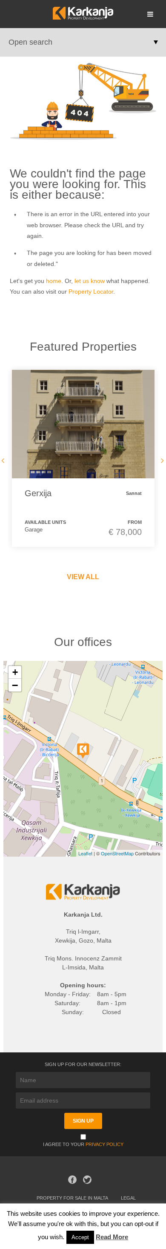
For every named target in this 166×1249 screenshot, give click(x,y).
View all (83, 576)
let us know (89, 280)
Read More (112, 1236)
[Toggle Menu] (150, 14)
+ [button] (15, 672)
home (53, 280)
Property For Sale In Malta (72, 1197)
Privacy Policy (104, 1144)
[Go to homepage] (83, 17)
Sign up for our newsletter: (83, 1064)
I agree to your (83, 1144)
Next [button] (160, 460)
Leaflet (85, 853)
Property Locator (91, 291)
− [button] (15, 685)
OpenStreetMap (117, 853)
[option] (83, 458)
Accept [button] (80, 1237)
